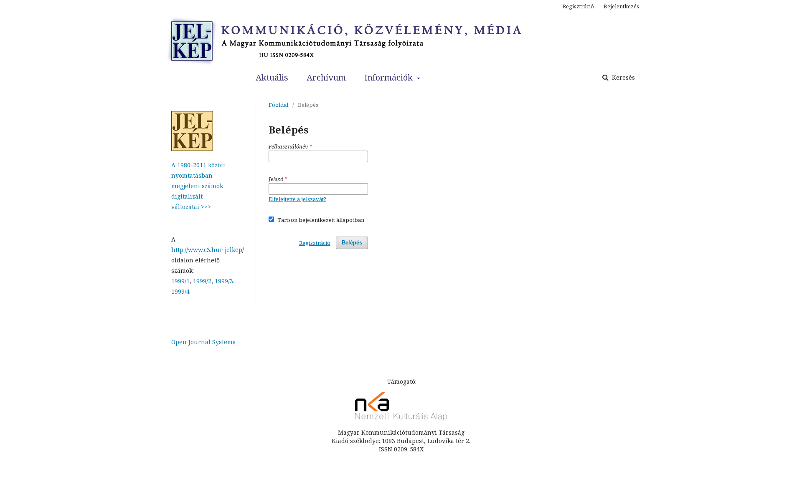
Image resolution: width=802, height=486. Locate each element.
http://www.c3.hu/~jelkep (206, 250)
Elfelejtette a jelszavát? (297, 199)
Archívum (326, 77)
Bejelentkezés (621, 6)
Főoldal (278, 104)
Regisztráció (578, 6)
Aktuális (272, 77)
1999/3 (224, 281)
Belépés (352, 242)
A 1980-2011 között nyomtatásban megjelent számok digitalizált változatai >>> (198, 186)
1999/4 (180, 291)
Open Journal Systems (203, 342)
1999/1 (180, 281)
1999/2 (202, 281)
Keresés (622, 77)
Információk (389, 77)
